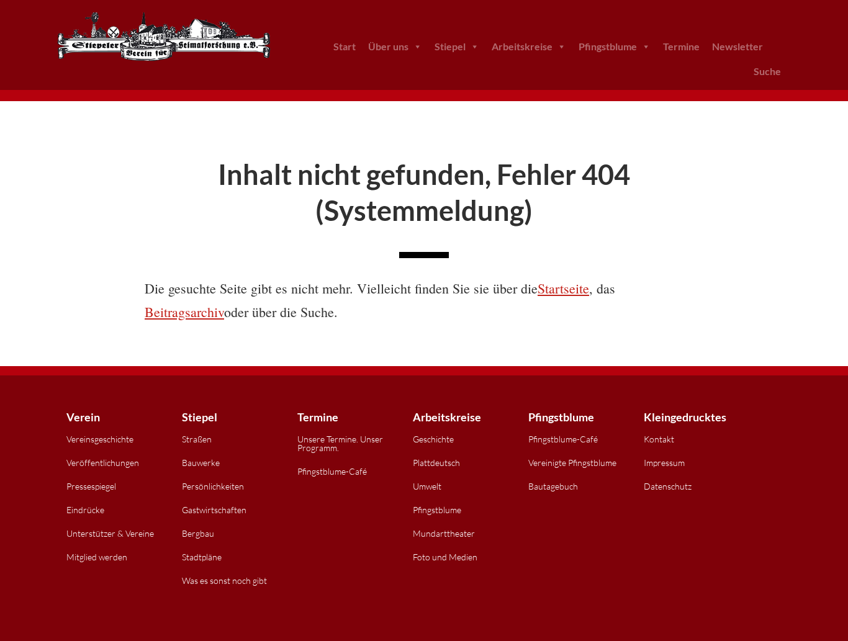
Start (344, 46)
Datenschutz (668, 486)
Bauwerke (201, 462)
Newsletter (737, 46)
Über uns (388, 46)
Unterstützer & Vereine (110, 533)
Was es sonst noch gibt (224, 580)
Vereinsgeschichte (99, 439)
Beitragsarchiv (184, 312)
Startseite (563, 288)
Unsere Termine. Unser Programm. (340, 443)
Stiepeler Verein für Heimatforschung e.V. (163, 37)
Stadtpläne (202, 557)
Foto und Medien (445, 557)
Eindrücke (85, 509)
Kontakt (659, 439)
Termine (681, 46)
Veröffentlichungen (102, 462)
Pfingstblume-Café (332, 471)
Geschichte (433, 439)
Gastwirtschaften (214, 509)
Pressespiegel (91, 486)
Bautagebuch (553, 486)
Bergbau (198, 533)
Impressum (664, 462)
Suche (767, 71)
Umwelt (427, 486)
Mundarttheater (444, 533)
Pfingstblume (608, 46)
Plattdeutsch (436, 462)
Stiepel (450, 46)
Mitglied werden (96, 557)
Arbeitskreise (522, 46)
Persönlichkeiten (213, 486)
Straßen (197, 439)
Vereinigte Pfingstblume (572, 462)
